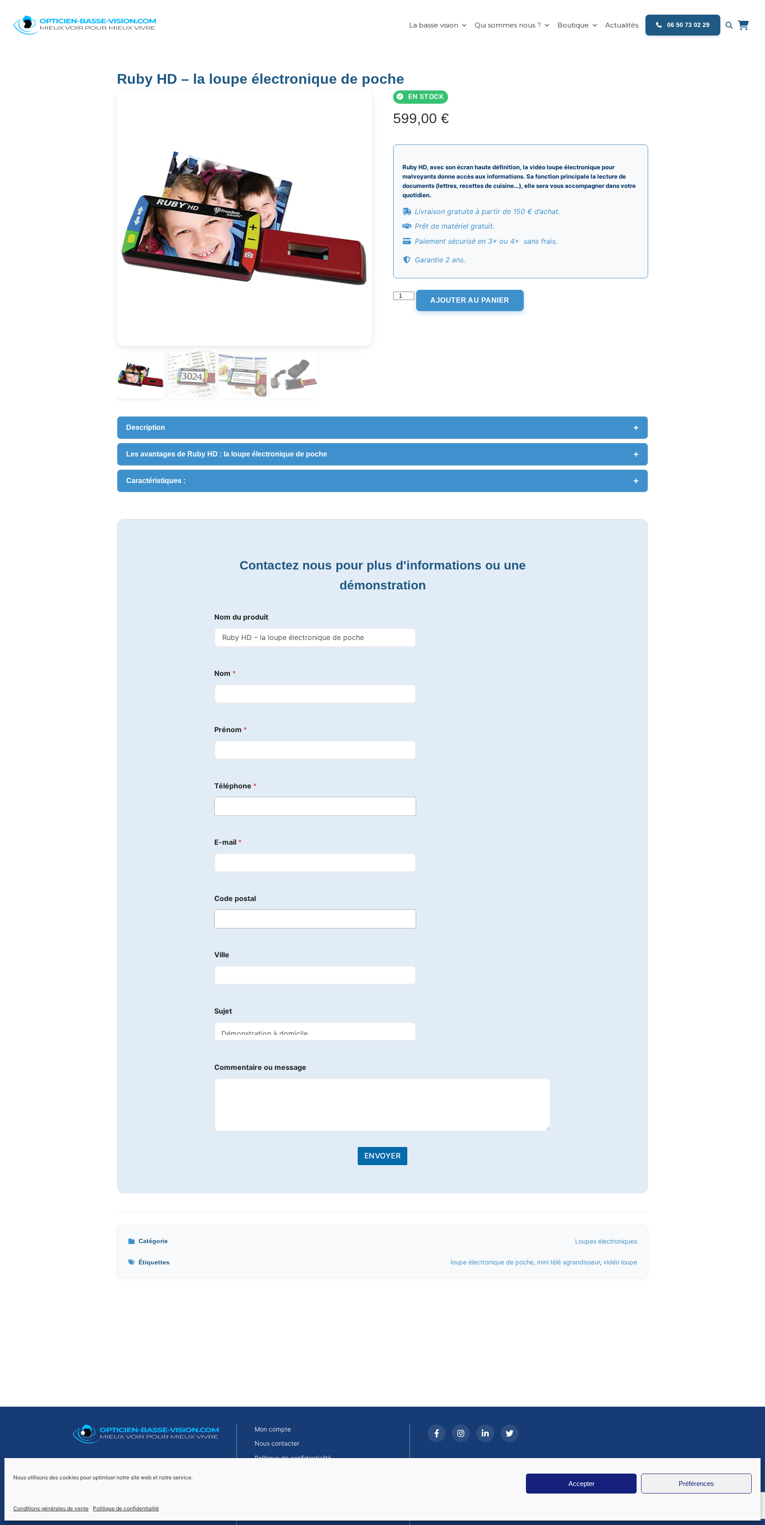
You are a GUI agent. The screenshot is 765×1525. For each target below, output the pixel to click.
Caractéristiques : (157, 480)
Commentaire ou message (260, 1067)
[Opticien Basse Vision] (90, 25)
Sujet (223, 1011)
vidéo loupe (620, 1262)
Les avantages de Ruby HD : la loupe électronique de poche (227, 454)
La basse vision (433, 25)
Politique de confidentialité (126, 1508)
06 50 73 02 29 (687, 24)
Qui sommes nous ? (508, 25)
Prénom (230, 729)
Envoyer (382, 1155)
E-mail (228, 842)
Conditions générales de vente (51, 1508)
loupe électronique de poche (492, 1262)
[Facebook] (436, 1433)
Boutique (573, 25)
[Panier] (743, 25)
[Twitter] (509, 1433)
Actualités (621, 25)
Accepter (581, 1483)
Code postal (235, 898)
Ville (221, 955)
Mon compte (273, 1429)
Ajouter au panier (470, 300)
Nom (225, 673)
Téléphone (235, 786)
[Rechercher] (729, 25)
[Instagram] (461, 1433)
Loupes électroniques (606, 1241)
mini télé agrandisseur (568, 1262)
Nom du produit (241, 617)
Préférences (696, 1483)
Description (145, 427)
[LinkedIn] (485, 1433)
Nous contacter (277, 1443)
